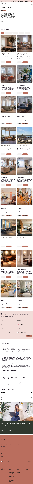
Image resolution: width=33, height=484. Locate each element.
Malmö (2, 397)
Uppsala (2, 399)
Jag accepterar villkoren (22, 332)
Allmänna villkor (11, 476)
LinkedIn (26, 469)
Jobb (18, 469)
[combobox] (18, 324)
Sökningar (18, 472)
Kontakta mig (29, 335)
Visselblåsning (11, 475)
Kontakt (10, 469)
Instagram (27, 468)
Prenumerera (29, 461)
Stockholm (3, 392)
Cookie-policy (11, 473)
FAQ (9, 468)
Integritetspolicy (11, 472)
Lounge (2, 468)
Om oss (18, 468)
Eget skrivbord (3, 469)
